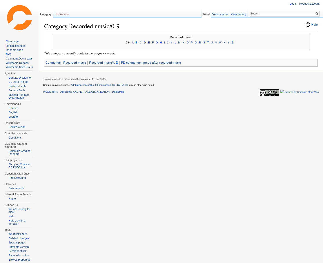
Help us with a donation (17, 222)
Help (314, 24)
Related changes (19, 238)
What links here (18, 234)
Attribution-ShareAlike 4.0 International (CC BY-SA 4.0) (100, 85)
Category (46, 14)
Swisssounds (16, 188)
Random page (14, 50)
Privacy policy (50, 91)
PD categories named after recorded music (151, 62)
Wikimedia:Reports (17, 63)
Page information (19, 255)
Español (13, 116)
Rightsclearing (17, 177)
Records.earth (17, 127)
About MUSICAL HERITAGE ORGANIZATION (85, 91)
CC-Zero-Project (18, 81)
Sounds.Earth (17, 90)
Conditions (15, 137)
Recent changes (15, 45)
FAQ (8, 54)
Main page (12, 41)
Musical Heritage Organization (19, 96)
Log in (293, 3)
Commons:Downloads (19, 58)
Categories (53, 62)
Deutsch (13, 108)
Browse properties (19, 259)
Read (206, 14)
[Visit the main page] (19, 17)
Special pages (17, 242)
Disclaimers (118, 91)
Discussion (61, 14)
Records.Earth (17, 86)
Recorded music (74, 62)
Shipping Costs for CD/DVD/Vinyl (20, 166)
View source (220, 14)
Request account (309, 3)
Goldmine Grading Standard (20, 153)
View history (238, 14)
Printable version (19, 247)
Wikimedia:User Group (19, 67)
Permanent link (18, 251)
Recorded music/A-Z (103, 62)
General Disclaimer (20, 77)
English (13, 112)
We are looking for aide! (19, 211)
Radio (12, 198)
